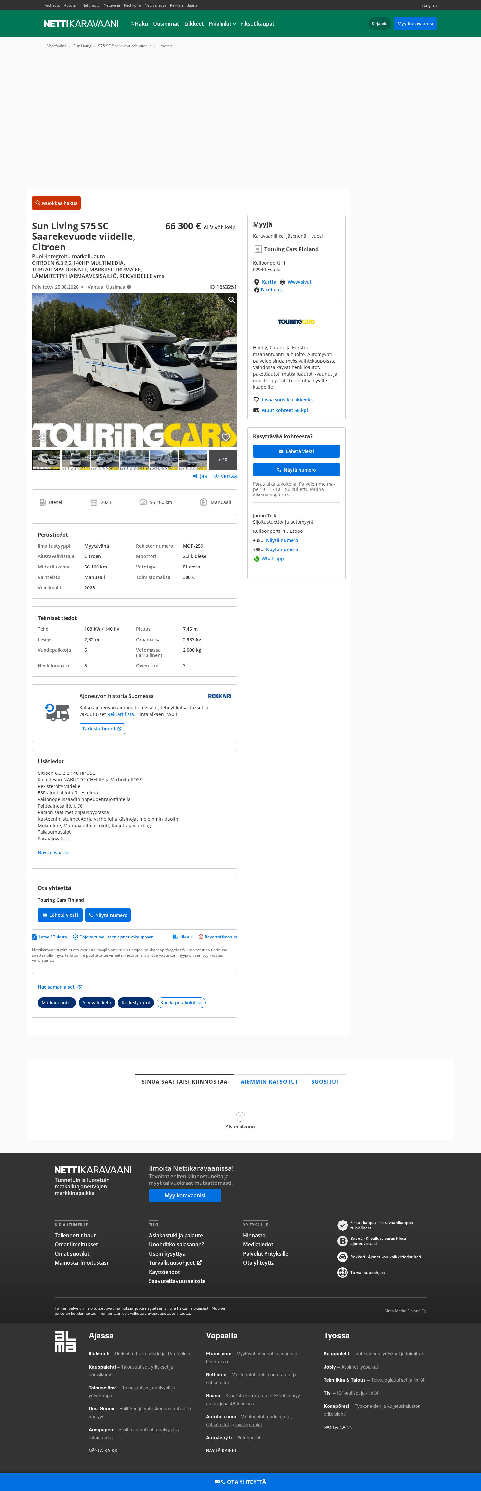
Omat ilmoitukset (76, 1244)
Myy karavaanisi (415, 23)
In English (428, 5)
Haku (141, 23)
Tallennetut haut (75, 1235)
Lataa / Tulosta (53, 937)
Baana (192, 5)
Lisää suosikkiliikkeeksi (288, 399)
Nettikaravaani (81, 23)
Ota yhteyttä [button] (246, 1481)
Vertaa (229, 476)
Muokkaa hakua (60, 203)
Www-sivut (300, 282)
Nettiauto (52, 5)
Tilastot (186, 936)
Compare (42, 437)
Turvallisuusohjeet (172, 1262)
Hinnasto (254, 1235)
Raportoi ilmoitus (221, 937)
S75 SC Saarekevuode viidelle (125, 45)
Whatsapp (273, 559)
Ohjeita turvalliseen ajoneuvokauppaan (117, 937)
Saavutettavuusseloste (177, 1281)
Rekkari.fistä (120, 714)
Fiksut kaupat (257, 23)
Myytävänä (57, 45)
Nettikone (132, 5)
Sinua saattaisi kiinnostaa (185, 1081)
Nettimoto (91, 5)
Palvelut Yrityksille (265, 1253)
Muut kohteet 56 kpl (285, 410)
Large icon (226, 303)
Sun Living (82, 45)
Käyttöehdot (164, 1272)
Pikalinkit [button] (220, 23)
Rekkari (176, 5)
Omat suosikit (72, 1253)
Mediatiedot (258, 1244)
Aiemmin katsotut (269, 1081)
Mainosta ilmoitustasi (81, 1262)
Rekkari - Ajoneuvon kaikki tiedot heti (385, 1256)
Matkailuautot (57, 1002)
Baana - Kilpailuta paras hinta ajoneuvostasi (378, 1241)
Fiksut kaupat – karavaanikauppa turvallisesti (381, 1225)
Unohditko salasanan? (176, 1244)
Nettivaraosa (155, 5)
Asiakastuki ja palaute (176, 1235)
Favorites (226, 437)
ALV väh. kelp (96, 1002)
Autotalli (71, 5)
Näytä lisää (50, 853)
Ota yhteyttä (259, 1262)
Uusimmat (166, 23)
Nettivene (112, 5)
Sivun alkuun (240, 1126)
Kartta (269, 282)
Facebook (271, 290)
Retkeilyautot (136, 1002)
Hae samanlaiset (60, 987)
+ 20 (222, 460)
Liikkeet (194, 23)
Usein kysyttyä (167, 1253)
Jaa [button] (203, 476)
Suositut (326, 1081)
